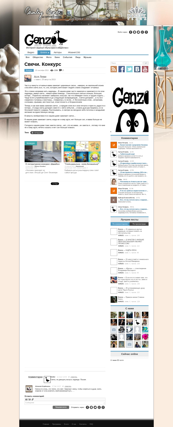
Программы (56, 424)
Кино (57, 57)
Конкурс (29, 70)
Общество (38, 57)
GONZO (121, 235)
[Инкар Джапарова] (121, 329)
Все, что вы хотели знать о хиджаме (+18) (133, 200)
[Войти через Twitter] (138, 32)
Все (28, 57)
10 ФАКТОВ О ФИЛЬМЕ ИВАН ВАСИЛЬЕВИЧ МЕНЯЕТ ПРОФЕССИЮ (131, 241)
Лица (77, 57)
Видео (30, 52)
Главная (46, 424)
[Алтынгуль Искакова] (137, 344)
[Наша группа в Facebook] (121, 69)
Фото (49, 57)
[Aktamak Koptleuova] (29, 388)
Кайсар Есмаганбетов (126, 197)
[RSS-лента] (114, 69)
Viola (120, 179)
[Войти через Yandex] (146, 32)
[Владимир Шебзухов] (114, 344)
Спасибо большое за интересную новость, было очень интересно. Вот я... (132, 193)
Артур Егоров (123, 152)
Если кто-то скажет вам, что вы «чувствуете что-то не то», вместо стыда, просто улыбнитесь (132, 279)
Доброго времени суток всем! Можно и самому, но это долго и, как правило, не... (132, 175)
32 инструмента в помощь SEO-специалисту (133, 172)
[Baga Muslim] (129, 322)
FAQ (91, 424)
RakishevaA (80, 166)
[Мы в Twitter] (129, 69)
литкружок (38, 133)
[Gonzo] (46, 40)
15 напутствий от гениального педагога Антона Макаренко (133, 260)
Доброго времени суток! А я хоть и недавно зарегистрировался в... (130, 156)
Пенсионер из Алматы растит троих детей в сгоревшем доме (133, 181)
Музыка (87, 57)
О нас (74, 424)
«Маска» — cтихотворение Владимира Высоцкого (132, 269)
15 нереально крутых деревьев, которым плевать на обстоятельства (130, 231)
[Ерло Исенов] (145, 329)
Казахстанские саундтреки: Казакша (133, 145)
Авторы (58, 52)
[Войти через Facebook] (130, 32)
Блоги (44, 52)
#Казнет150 (74, 52)
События (67, 57)
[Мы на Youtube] (145, 69)
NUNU (53, 377)
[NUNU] (47, 379)
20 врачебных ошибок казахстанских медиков (133, 163)
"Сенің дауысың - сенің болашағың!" (82, 164)
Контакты (82, 424)
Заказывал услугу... (125, 202)
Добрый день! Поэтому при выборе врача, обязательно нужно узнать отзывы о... (133, 166)
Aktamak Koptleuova (42, 386)
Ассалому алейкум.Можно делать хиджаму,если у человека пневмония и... (132, 211)
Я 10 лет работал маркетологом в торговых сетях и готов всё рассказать (133, 191)
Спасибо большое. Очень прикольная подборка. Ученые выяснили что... (131, 147)
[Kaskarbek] (129, 344)
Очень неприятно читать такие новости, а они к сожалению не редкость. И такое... (133, 184)
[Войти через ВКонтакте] (134, 32)
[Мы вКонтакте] (137, 69)
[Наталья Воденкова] (137, 337)
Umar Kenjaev (123, 207)
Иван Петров (123, 143)
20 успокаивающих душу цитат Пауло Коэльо (131, 289)
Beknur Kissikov (40, 166)
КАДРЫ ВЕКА (131, 250)
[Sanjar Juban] (129, 329)
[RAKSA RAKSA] (137, 322)
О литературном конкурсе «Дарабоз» (42, 164)
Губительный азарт (126, 154)
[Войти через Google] (142, 32)
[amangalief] (145, 315)
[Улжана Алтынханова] (114, 337)
